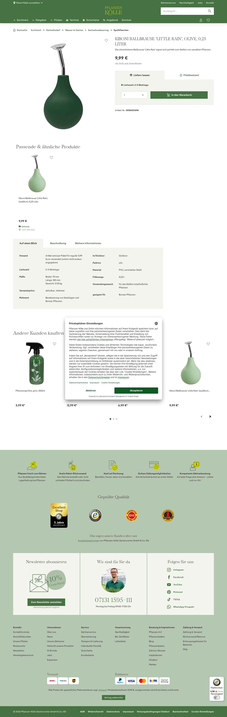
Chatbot (153, 659)
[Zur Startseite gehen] (113, 10)
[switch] (217, 697)
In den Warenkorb (181, 95)
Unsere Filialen (20, 641)
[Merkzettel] (208, 20)
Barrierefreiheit (180, 711)
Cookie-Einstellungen (202, 711)
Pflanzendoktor (157, 646)
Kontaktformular (21, 632)
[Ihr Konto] (201, 20)
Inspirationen (155, 655)
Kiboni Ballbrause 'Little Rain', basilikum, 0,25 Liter (33, 200)
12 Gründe (52, 650)
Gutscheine (86, 650)
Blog (151, 641)
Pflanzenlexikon (157, 636)
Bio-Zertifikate (122, 636)
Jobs (200, 2)
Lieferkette (120, 641)
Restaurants (19, 646)
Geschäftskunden (22, 636)
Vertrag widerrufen (113, 697)
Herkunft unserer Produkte (60, 646)
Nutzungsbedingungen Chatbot (153, 711)
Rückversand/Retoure (194, 636)
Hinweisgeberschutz (23, 655)
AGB (82, 711)
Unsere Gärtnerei (55, 641)
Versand (102, 690)
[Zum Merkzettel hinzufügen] (106, 40)
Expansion (52, 659)
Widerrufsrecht (95, 711)
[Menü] (222, 679)
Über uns (51, 632)
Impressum (128, 711)
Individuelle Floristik (91, 646)
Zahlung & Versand (192, 632)
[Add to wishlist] (54, 344)
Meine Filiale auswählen (28, 2)
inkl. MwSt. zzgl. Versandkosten (128, 63)
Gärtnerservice (168, 2)
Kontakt (210, 2)
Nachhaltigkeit (186, 2)
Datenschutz (113, 711)
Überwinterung (88, 636)
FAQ (185, 649)
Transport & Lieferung (92, 641)
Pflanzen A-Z (155, 632)
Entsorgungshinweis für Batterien (195, 643)
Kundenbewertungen (88, 540)
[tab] (189, 75)
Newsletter (18, 650)
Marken (152, 664)
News (50, 636)
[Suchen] (209, 11)
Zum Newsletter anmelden (46, 602)
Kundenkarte (87, 655)
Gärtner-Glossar (157, 650)
